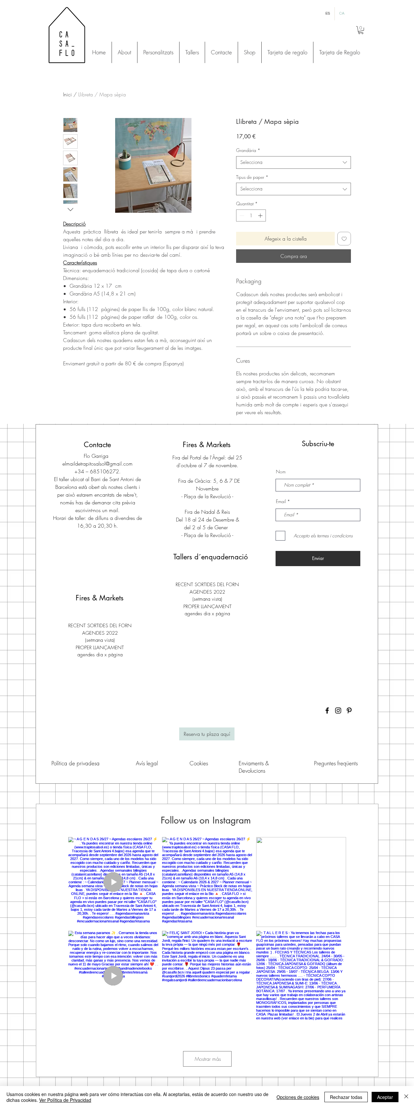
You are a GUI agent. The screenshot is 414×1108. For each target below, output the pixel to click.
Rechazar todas (346, 1097)
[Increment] (261, 215)
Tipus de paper (252, 177)
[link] (360, 30)
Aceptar (385, 1097)
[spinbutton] (251, 215)
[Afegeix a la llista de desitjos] (344, 238)
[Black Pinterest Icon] (349, 710)
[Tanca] (406, 1097)
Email (281, 501)
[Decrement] (241, 215)
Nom (281, 471)
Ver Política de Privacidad (65, 1100)
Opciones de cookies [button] (298, 1097)
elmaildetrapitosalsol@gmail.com (97, 463)
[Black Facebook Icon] (327, 710)
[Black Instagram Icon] (338, 710)
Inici (67, 94)
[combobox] (293, 162)
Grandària (248, 150)
